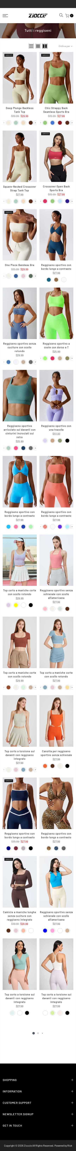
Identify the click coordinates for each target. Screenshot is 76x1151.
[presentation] (35, 123)
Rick (69, 1145)
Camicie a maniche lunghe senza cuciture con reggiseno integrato (19, 916)
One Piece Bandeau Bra (19, 265)
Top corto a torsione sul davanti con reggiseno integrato (20, 755)
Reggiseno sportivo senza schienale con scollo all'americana (56, 594)
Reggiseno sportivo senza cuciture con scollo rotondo (19, 347)
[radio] (8, 122)
